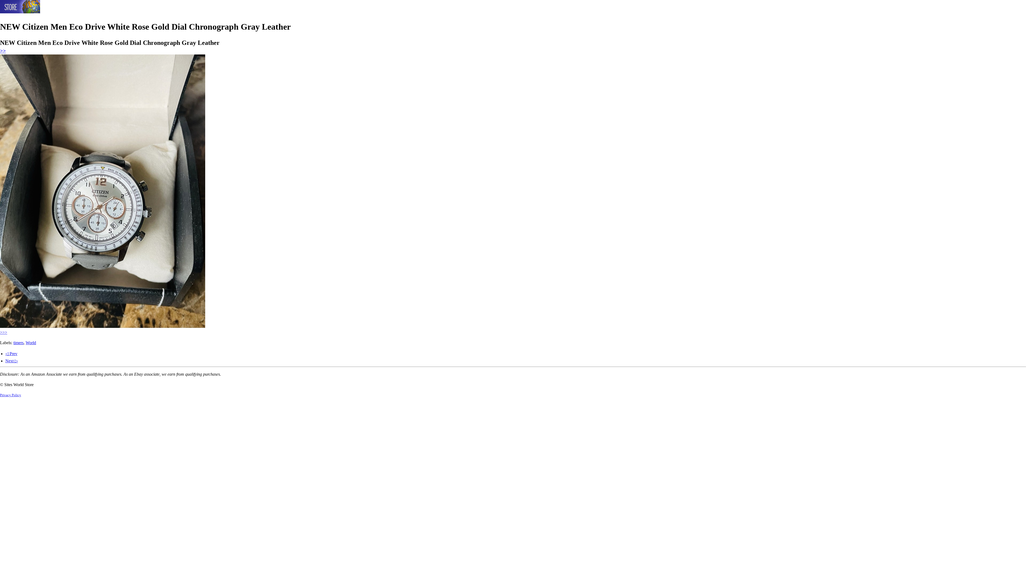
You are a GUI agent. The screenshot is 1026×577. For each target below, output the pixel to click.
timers (18, 342)
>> (3, 51)
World (31, 342)
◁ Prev (11, 353)
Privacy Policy (10, 395)
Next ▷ (11, 361)
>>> (3, 332)
